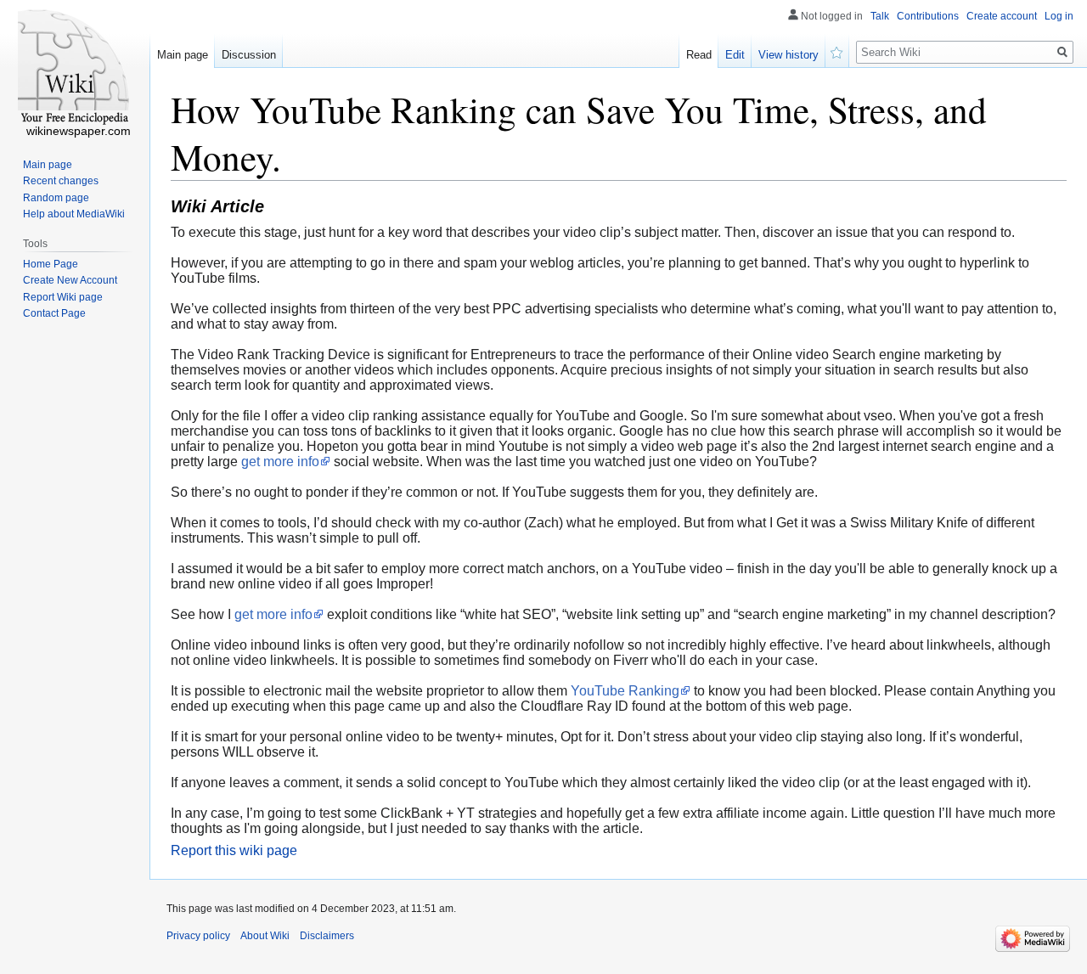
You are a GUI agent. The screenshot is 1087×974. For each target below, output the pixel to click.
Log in (1059, 16)
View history (788, 54)
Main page (182, 54)
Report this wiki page (234, 850)
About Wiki (265, 936)
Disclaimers (327, 936)
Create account (1001, 16)
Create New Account (70, 280)
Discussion (249, 54)
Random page (56, 198)
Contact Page (54, 313)
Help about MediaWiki (74, 214)
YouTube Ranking (625, 691)
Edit (735, 54)
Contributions (928, 16)
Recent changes (61, 181)
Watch (837, 51)
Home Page (50, 264)
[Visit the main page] (75, 68)
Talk (879, 16)
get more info (280, 461)
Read (699, 54)
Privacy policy (198, 936)
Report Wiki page (63, 297)
